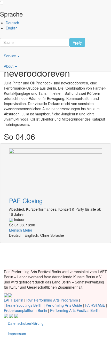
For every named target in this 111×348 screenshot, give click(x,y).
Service (10, 55)
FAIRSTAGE (95, 305)
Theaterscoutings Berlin (23, 305)
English (12, 27)
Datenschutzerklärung (26, 323)
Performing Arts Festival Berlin (75, 310)
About (9, 66)
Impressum (17, 333)
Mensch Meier (20, 230)
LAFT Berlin (13, 300)
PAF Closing (26, 200)
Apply (77, 42)
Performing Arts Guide (64, 305)
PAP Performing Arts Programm (52, 300)
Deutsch (12, 22)
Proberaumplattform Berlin (25, 310)
